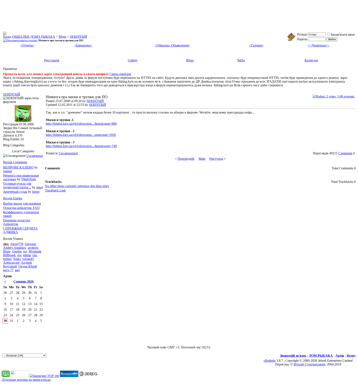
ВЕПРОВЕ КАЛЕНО (18, 167)
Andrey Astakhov (14, 247)
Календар (311, 60)
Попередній (186, 158)
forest (35, 191)
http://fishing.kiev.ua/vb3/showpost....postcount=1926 (81, 135)
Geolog (17, 251)
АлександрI (11, 262)
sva (19, 255)
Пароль (302, 39)
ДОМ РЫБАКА (321, 355)
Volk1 (17, 259)
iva (25, 251)
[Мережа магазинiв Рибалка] (88, 376)
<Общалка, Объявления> (172, 45)
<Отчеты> (27, 45)
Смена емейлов (120, 74)
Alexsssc (30, 244)
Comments (345, 153)
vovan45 (28, 259)
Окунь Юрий (27, 266)
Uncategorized (68, 153)
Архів (339, 355)
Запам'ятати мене (342, 34)
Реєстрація (51, 60)
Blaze (7, 251)
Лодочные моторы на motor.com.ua (26, 379)
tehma (27, 255)
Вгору (351, 355)
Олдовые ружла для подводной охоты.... (17, 185)
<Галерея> (256, 45)
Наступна (216, 158)
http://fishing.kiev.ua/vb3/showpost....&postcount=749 (81, 146)
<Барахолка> (83, 45)
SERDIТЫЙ (78, 36)
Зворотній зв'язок (293, 355)
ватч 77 (8, 270)
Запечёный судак (15, 191)
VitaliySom (28, 179)
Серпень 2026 (23, 281)
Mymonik (35, 251)
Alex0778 (16, 244)
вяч (17, 270)
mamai (7, 171)
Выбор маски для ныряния (22, 203)
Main (201, 158)
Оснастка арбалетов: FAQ (21, 208)
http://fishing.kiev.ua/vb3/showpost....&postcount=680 (81, 123)
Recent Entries (12, 198)
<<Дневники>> (319, 45)
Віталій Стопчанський (309, 364)
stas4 (39, 187)
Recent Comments (15, 162)
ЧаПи (241, 60)
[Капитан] (69, 376)
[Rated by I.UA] (20, 376)
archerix (33, 247)
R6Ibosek (9, 255)
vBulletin (270, 360)
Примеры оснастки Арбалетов (16, 222)
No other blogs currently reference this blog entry (77, 186)
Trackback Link (55, 190)
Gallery (133, 60)
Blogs (62, 36)
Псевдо (302, 34)
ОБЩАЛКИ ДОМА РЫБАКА (33, 36)
